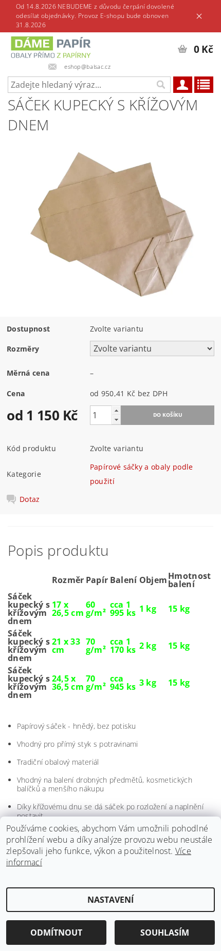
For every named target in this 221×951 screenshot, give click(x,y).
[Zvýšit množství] (116, 410)
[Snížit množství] (116, 419)
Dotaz (30, 499)
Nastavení (110, 899)
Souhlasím (164, 932)
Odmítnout (56, 932)
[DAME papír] (52, 45)
